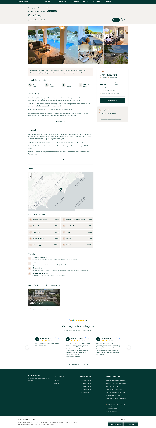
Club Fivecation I (39, 8)
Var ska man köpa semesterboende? (116, 383)
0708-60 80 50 (112, 411)
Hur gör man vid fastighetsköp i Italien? (116, 398)
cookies (51, 424)
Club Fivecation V (85, 380)
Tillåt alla (131, 424)
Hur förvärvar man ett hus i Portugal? (115, 392)
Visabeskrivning (59, 121)
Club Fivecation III (85, 386)
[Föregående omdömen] (27, 347)
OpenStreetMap (83, 210)
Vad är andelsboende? (112, 386)
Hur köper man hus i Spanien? (114, 389)
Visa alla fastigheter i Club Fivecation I (111, 119)
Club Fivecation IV (85, 383)
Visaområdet (59, 160)
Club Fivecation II (85, 389)
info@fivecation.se (113, 408)
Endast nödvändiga (115, 424)
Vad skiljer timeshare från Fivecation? (116, 380)
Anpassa (123, 419)
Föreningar (31, 8)
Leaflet (77, 210)
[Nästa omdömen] (129, 347)
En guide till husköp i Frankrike (114, 395)
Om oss (56, 380)
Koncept (56, 383)
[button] (60, 189)
